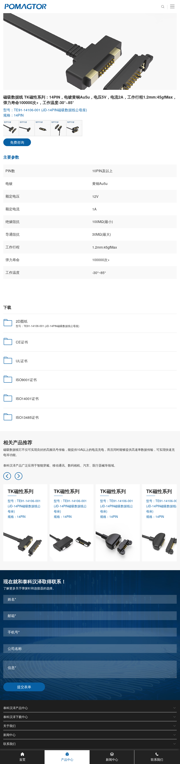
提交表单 (24, 686)
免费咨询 (17, 142)
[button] (7, 476)
